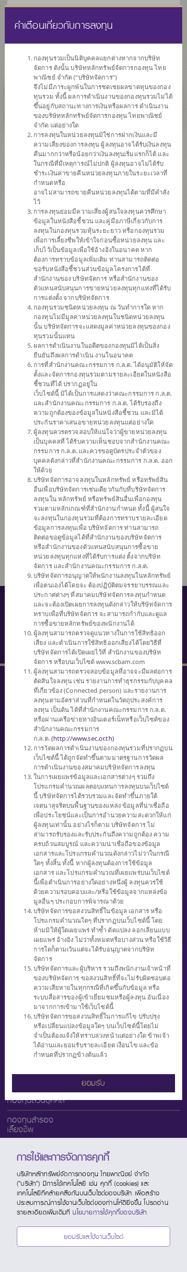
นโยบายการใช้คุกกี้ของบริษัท (109, 1212)
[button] (93, 1082)
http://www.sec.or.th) (83, 738)
